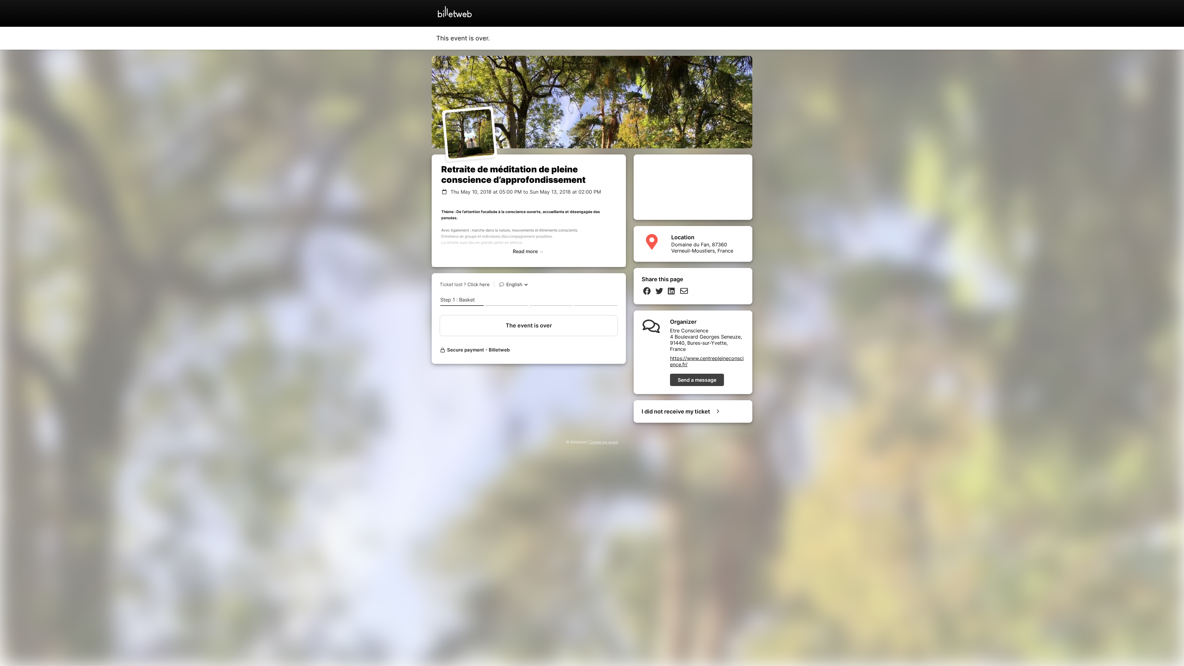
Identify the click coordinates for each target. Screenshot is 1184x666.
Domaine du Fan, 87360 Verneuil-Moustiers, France (702, 247)
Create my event (604, 442)
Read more (526, 251)
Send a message (697, 380)
